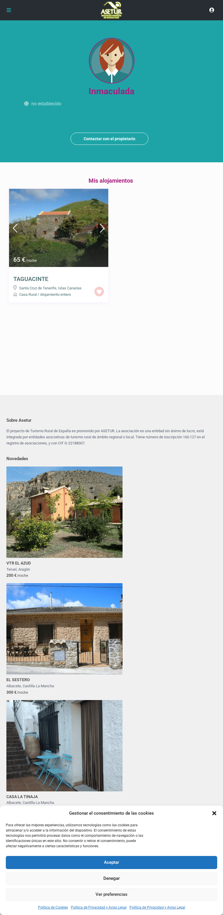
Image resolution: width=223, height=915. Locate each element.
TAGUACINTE (30, 279)
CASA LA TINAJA (22, 796)
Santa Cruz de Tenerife (37, 288)
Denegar (111, 878)
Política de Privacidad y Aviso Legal (99, 907)
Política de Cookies (53, 907)
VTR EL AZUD (18, 563)
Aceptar (111, 862)
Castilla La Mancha (38, 686)
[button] (214, 813)
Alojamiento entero (55, 294)
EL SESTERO (18, 679)
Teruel (11, 569)
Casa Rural (28, 294)
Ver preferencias (111, 894)
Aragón (24, 569)
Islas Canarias (70, 288)
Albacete (13, 686)
